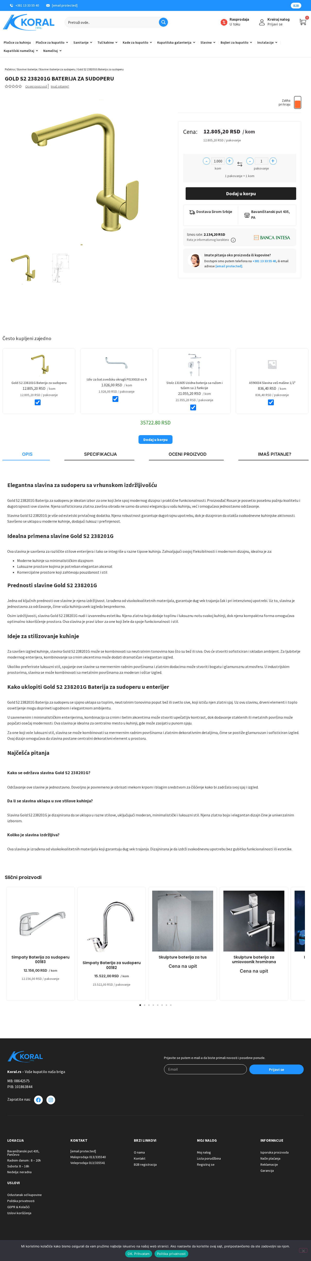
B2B (296, 5)
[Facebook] (38, 1100)
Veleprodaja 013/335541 (87, 1163)
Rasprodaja (239, 19)
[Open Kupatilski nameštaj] (36, 50)
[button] (233, 240)
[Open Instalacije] (276, 42)
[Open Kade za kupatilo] (150, 42)
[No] (303, 1250)
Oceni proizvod (36, 86)
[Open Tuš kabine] (116, 42)
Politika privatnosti (171, 1254)
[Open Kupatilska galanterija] (194, 42)
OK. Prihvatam (138, 1254)
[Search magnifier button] (163, 22)
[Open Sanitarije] (91, 42)
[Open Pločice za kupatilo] (67, 42)
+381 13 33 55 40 (264, 261)
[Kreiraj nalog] (262, 22)
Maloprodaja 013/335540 (88, 1157)
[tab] (26, 454)
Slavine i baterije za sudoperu (57, 69)
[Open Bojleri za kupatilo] (251, 42)
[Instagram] (50, 1100)
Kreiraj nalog (279, 19)
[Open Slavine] (214, 42)
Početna (10, 69)
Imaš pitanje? (60, 86)
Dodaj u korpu (241, 193)
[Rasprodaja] (224, 22)
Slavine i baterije (27, 69)
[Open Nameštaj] (60, 50)
